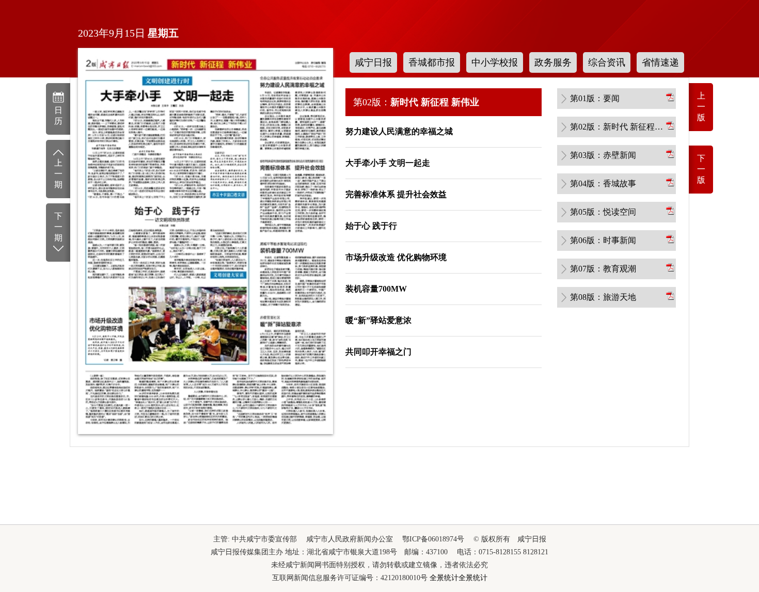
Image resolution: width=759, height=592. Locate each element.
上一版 (701, 106)
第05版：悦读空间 (603, 211)
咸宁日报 (373, 62)
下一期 (58, 227)
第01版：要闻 (595, 98)
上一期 (58, 173)
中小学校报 (494, 62)
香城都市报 (431, 62)
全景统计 (444, 578)
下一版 (701, 169)
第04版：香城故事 (603, 183)
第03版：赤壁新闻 (603, 155)
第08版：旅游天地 (603, 297)
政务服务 (553, 62)
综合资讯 (606, 62)
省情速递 (660, 62)
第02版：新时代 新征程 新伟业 (617, 126)
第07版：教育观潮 (603, 268)
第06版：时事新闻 (603, 240)
